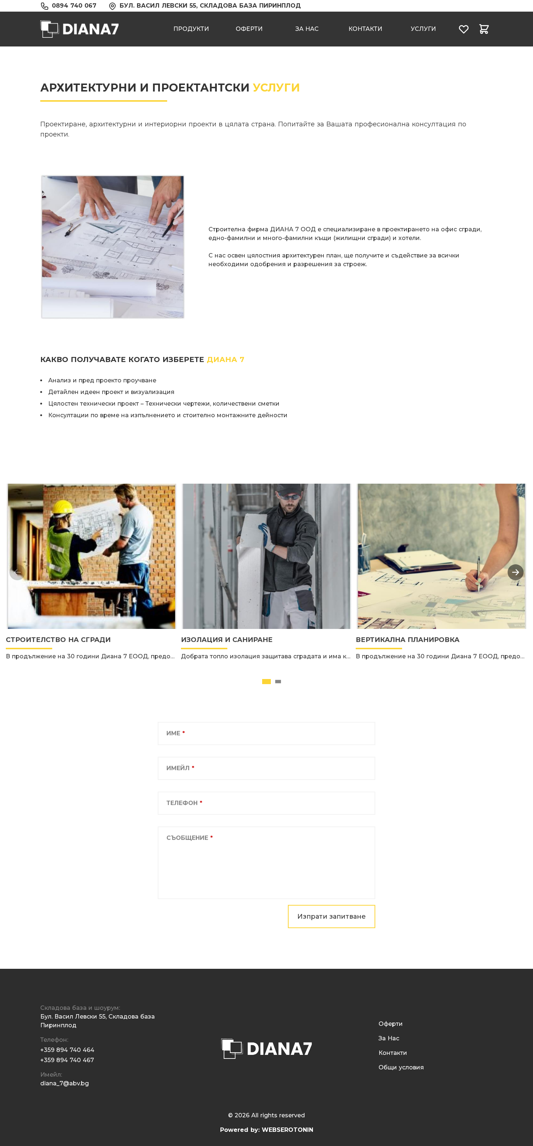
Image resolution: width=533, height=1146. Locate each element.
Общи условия (401, 1067)
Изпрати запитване (331, 917)
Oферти (249, 28)
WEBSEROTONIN (287, 1129)
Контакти (365, 28)
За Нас (307, 28)
